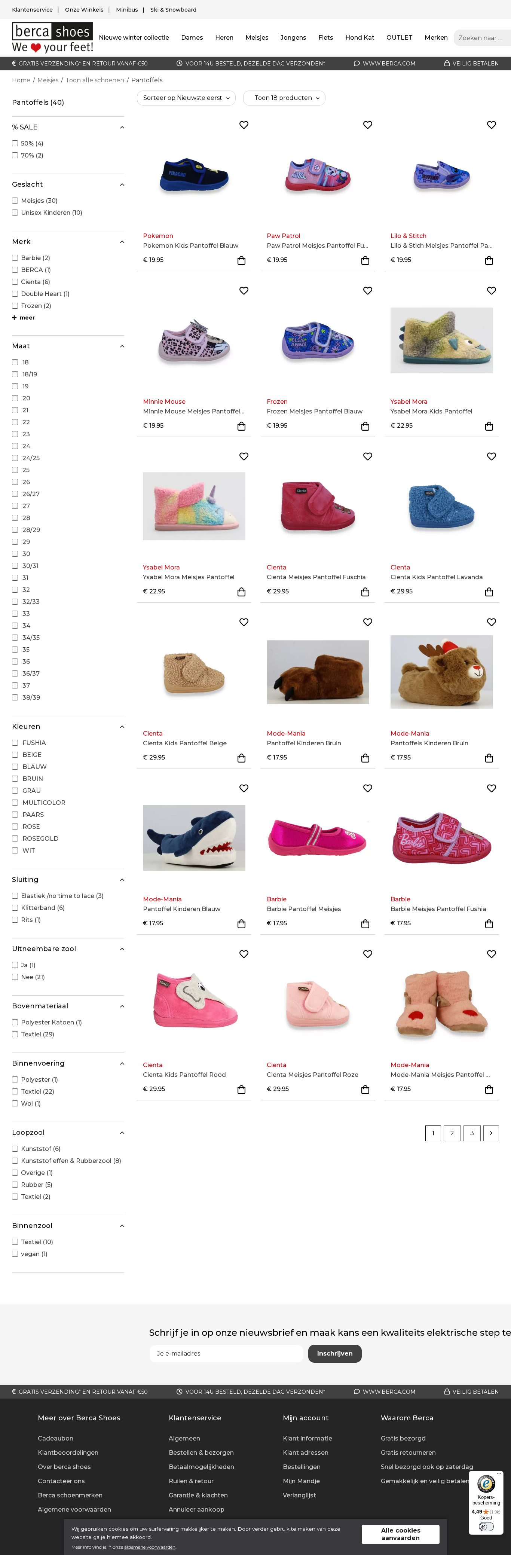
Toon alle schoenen (94, 80)
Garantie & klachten (198, 1495)
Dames (192, 37)
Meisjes (257, 37)
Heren (224, 37)
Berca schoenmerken (70, 1495)
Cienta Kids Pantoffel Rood (184, 1074)
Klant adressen (305, 1452)
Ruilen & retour (191, 1481)
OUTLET (399, 37)
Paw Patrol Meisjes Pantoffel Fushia (318, 245)
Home (21, 80)
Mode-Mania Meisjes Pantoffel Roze (442, 1074)
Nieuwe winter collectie (134, 37)
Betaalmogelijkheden (201, 1466)
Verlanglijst (299, 1495)
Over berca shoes (64, 1466)
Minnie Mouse (164, 401)
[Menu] (499, 1475)
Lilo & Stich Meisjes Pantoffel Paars (442, 245)
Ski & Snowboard (173, 9)
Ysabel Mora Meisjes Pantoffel (189, 577)
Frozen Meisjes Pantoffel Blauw (314, 411)
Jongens (293, 37)
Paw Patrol (283, 235)
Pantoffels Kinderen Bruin (429, 743)
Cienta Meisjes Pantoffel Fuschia (316, 577)
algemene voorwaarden (149, 1547)
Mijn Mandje (301, 1481)
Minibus (127, 9)
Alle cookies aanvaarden (400, 1534)
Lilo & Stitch (408, 235)
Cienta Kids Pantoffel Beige (185, 743)
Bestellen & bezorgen (201, 1452)
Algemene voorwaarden (74, 1509)
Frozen (277, 401)
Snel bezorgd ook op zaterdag (427, 1466)
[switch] (486, 1526)
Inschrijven (335, 1353)
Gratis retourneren (408, 1452)
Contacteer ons (61, 1481)
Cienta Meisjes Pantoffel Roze (312, 1074)
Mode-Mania (286, 733)
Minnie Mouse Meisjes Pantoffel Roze (194, 411)
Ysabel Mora (409, 401)
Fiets (325, 37)
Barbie (277, 899)
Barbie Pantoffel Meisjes (304, 909)
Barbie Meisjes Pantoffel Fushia (438, 909)
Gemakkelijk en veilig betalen (425, 1481)
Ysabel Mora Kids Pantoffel (431, 411)
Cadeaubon (55, 1438)
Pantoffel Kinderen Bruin (304, 743)
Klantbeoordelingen (68, 1452)
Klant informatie (307, 1438)
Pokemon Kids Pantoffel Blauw (190, 245)
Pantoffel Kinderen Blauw (181, 909)
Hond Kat (359, 37)
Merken (436, 37)
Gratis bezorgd (403, 1438)
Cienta (277, 567)
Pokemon (158, 235)
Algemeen (184, 1438)
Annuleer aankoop (196, 1509)
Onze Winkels (84, 9)
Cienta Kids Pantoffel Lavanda (437, 577)
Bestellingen (302, 1466)
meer (26, 317)
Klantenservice (32, 9)
